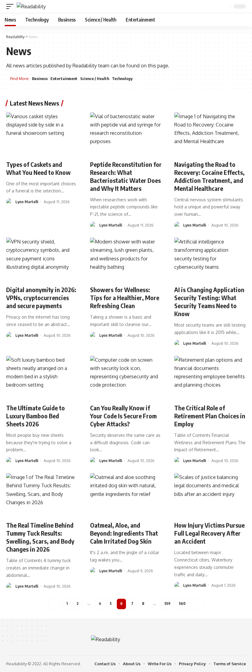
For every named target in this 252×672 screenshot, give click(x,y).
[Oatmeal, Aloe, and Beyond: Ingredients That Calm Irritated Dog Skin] (126, 494)
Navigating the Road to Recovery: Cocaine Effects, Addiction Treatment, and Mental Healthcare (209, 176)
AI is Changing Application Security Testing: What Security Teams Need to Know (209, 301)
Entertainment (63, 78)
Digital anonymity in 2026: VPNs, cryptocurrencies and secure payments (41, 297)
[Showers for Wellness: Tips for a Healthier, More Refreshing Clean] (126, 259)
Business (40, 78)
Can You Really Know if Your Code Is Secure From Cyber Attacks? (123, 416)
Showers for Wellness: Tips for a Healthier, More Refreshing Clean (124, 297)
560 (182, 603)
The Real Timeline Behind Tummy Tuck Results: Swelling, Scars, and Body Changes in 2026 (40, 537)
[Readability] (31, 6)
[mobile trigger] (11, 6)
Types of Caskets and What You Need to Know (38, 168)
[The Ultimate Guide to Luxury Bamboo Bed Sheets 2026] (42, 377)
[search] (225, 6)
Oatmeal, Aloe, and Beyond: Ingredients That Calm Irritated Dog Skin (124, 533)
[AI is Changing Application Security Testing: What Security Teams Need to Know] (210, 259)
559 (167, 603)
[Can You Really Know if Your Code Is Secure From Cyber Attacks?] (126, 377)
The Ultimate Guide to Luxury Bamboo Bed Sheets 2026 (35, 416)
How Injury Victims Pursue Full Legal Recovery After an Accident (209, 533)
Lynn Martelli (26, 201)
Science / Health (94, 78)
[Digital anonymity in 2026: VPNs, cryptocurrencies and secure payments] (42, 259)
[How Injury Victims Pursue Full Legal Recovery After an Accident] (210, 494)
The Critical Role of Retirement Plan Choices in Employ (209, 416)
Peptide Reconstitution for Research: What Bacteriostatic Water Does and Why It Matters (126, 176)
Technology (122, 78)
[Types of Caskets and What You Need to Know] (42, 133)
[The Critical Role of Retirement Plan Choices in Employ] (210, 377)
